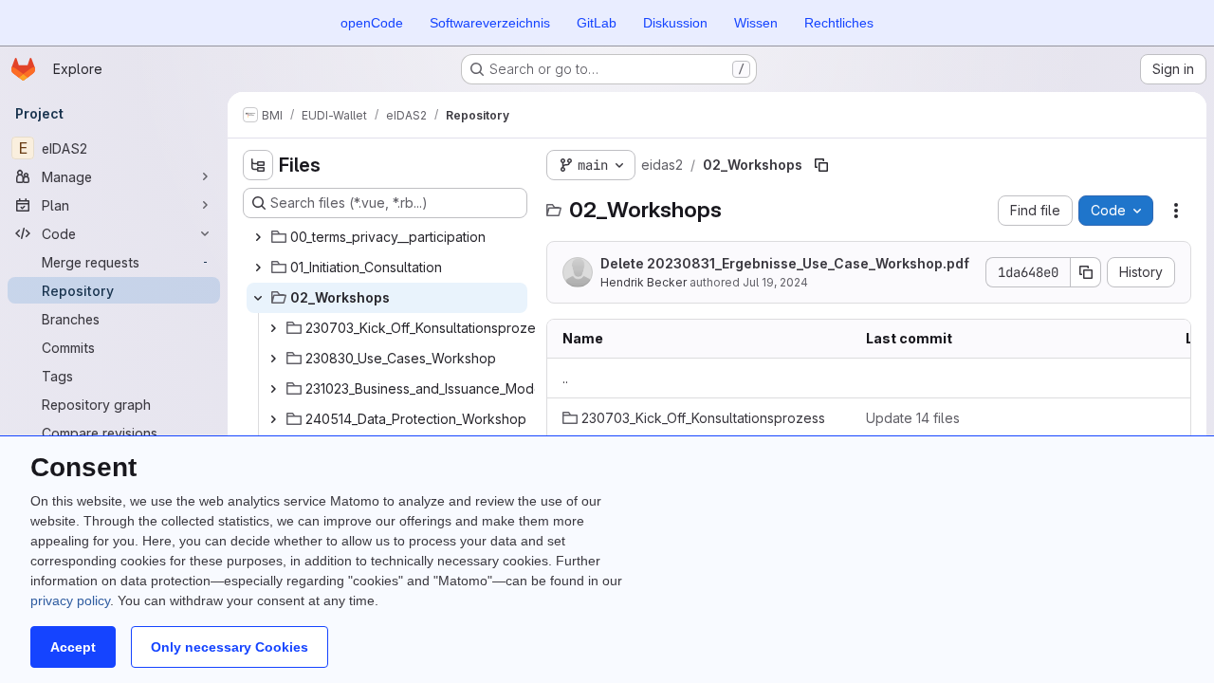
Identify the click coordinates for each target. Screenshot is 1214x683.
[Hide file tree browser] (258, 165)
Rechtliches (839, 22)
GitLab (596, 22)
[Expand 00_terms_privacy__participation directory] (258, 237)
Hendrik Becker (643, 282)
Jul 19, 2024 (775, 282)
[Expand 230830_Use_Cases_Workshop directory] (273, 358)
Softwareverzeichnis (490, 22)
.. (565, 378)
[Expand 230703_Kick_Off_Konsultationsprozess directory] (273, 328)
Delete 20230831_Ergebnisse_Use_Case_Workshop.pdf (784, 263)
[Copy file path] (821, 165)
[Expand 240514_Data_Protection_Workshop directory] (273, 419)
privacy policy (70, 600)
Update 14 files (913, 418)
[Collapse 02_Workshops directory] (258, 297)
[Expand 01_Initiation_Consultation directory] (258, 267)
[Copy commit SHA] (1086, 272)
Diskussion (675, 22)
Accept (73, 647)
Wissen (756, 22)
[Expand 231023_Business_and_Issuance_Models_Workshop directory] (273, 389)
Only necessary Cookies (229, 647)
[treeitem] (387, 237)
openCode (371, 22)
